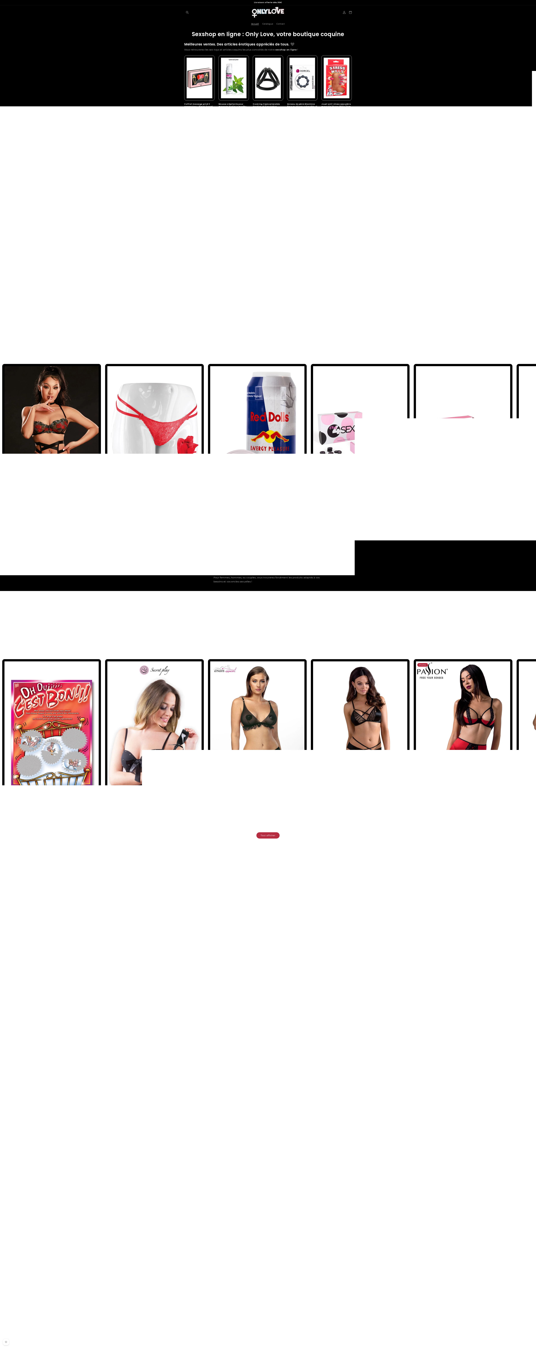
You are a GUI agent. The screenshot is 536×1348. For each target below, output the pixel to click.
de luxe (287, 1050)
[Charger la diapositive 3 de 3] (269, 350)
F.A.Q (244, 1292)
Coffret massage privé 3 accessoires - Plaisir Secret (198, 105)
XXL (279, 1050)
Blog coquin (190, 1292)
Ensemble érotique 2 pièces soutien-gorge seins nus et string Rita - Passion (453, 1244)
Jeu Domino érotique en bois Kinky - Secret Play (439, 515)
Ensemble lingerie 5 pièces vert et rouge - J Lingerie (29, 515)
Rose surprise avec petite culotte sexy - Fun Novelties (132, 515)
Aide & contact (249, 1297)
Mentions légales (307, 1292)
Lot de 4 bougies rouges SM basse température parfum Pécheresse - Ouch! (233, 171)
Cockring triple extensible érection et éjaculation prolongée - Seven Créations (268, 106)
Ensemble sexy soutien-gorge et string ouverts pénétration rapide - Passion (351, 1244)
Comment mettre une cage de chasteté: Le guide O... (203, 942)
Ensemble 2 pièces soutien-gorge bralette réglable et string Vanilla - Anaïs (247, 811)
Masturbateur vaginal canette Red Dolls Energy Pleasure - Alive (241, 515)
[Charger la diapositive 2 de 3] (264, 350)
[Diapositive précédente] (253, 350)
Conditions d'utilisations (311, 1297)
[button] (187, 12)
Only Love (271, 1347)
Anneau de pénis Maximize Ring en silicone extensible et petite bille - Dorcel (302, 106)
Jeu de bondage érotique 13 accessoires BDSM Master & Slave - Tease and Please (335, 171)
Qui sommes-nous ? (194, 1301)
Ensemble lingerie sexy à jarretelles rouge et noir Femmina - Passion (449, 811)
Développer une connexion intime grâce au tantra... (328, 942)
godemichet (258, 1050)
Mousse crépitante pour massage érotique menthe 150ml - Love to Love (233, 106)
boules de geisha (285, 1054)
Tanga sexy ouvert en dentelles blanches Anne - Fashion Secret (138, 1244)
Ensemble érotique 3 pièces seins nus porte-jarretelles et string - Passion (246, 1244)
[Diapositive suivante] (275, 350)
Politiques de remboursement (314, 1306)
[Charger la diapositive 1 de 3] (260, 350)
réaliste (272, 1050)
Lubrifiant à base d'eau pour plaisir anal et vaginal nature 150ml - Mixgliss (302, 171)
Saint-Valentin (191, 1297)
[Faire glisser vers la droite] (274, 528)
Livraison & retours (251, 1301)
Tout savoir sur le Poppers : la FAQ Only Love (289, 942)
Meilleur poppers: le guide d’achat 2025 (244, 940)
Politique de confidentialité (313, 1301)
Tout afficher (268, 193)
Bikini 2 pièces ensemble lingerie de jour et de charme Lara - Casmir (346, 811)
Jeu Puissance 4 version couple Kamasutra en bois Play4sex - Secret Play (349, 515)
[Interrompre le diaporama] (282, 350)
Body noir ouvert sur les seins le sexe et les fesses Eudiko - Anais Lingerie (39, 1244)
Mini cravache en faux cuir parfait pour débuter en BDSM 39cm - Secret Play (145, 811)
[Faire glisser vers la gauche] (262, 528)
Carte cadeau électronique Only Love (267, 170)
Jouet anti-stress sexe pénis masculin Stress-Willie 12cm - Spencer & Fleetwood (336, 106)
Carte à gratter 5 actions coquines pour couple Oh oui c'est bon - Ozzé (39, 811)
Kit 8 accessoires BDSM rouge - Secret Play (196, 170)
